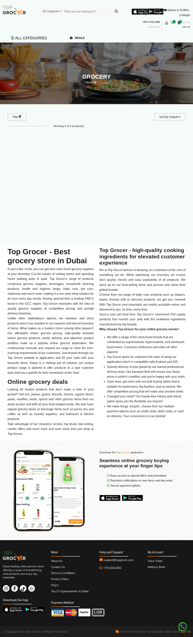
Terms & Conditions (63, 573)
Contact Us (58, 567)
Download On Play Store (133, 498)
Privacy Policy (60, 579)
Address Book (156, 567)
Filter (16, 116)
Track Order (155, 561)
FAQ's (55, 585)
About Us (57, 561)
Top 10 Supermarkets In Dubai (69, 591)
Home (89, 82)
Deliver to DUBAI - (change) (178, 12)
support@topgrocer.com (118, 560)
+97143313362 (112, 567)
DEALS (79, 37)
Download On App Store (110, 498)
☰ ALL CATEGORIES (29, 38)
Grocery (102, 82)
